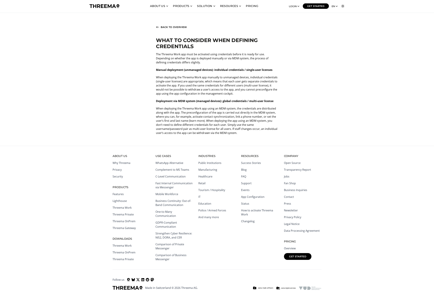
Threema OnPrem (124, 221)
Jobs (286, 176)
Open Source (292, 163)
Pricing (252, 6)
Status (245, 203)
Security (118, 176)
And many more (208, 217)
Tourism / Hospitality (211, 190)
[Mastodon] (152, 280)
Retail (201, 183)
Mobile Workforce (166, 194)
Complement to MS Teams (172, 170)
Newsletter (291, 210)
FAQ (243, 176)
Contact (289, 197)
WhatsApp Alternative (169, 163)
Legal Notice (292, 224)
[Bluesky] (133, 280)
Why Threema (121, 163)
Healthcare (205, 176)
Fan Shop (290, 183)
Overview (290, 248)
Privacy (117, 170)
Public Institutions (209, 163)
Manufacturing (207, 170)
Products (181, 6)
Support (246, 183)
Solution (204, 6)
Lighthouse (120, 201)
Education (204, 203)
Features (118, 194)
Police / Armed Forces (212, 210)
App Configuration (252, 197)
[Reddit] (147, 280)
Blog (244, 170)
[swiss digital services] (286, 288)
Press (287, 203)
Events (245, 190)
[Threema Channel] (128, 280)
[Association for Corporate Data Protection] (310, 288)
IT (199, 197)
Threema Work (122, 208)
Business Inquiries (295, 190)
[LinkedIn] (143, 280)
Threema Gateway (124, 228)
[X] (138, 280)
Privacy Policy (292, 217)
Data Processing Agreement (302, 231)
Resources (229, 6)
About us (157, 6)
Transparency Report (297, 170)
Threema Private (123, 214)
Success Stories (251, 163)
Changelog (248, 221)
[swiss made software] (263, 288)
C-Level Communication (170, 176)
